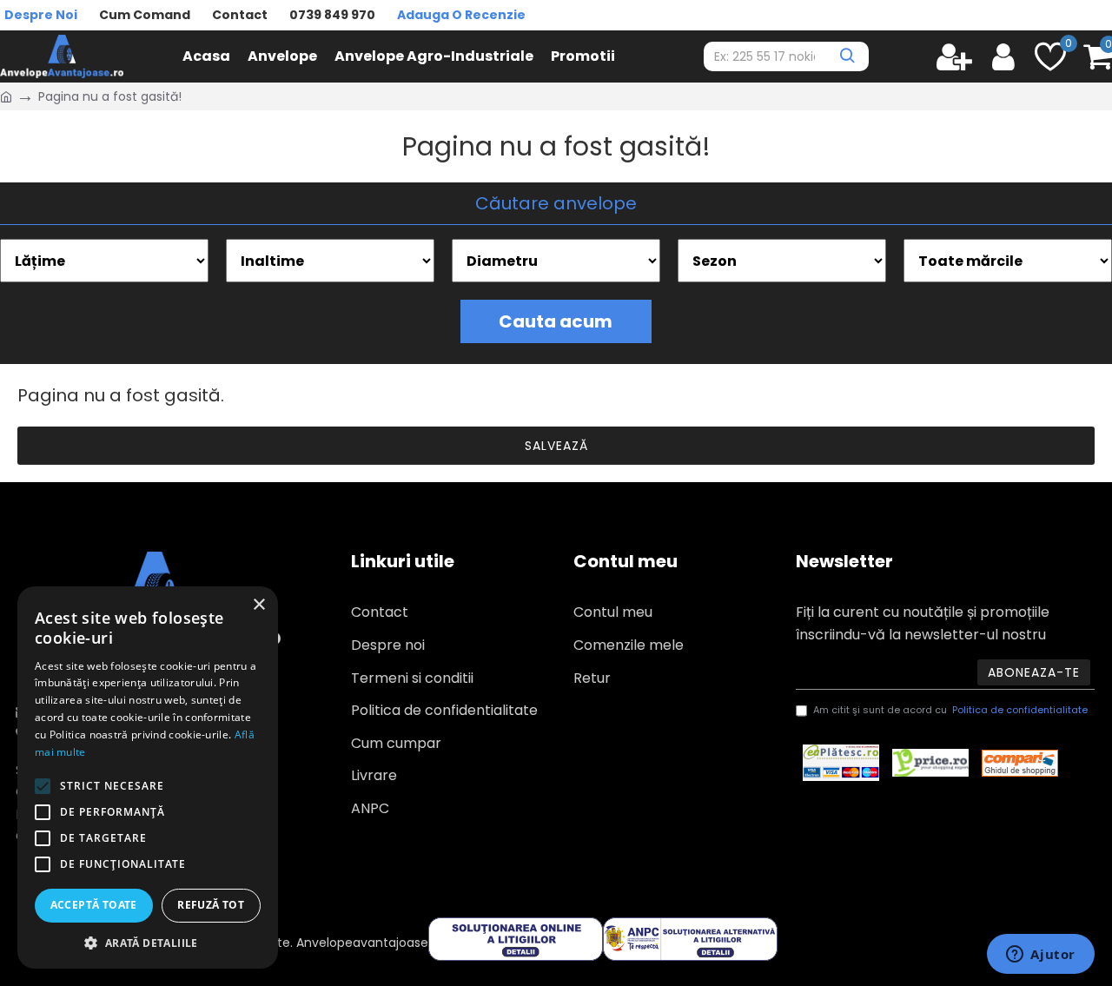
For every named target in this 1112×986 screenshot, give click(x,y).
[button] (148, 942)
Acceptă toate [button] (93, 904)
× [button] (258, 605)
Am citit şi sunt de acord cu (950, 710)
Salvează (556, 445)
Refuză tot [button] (210, 904)
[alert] (147, 777)
